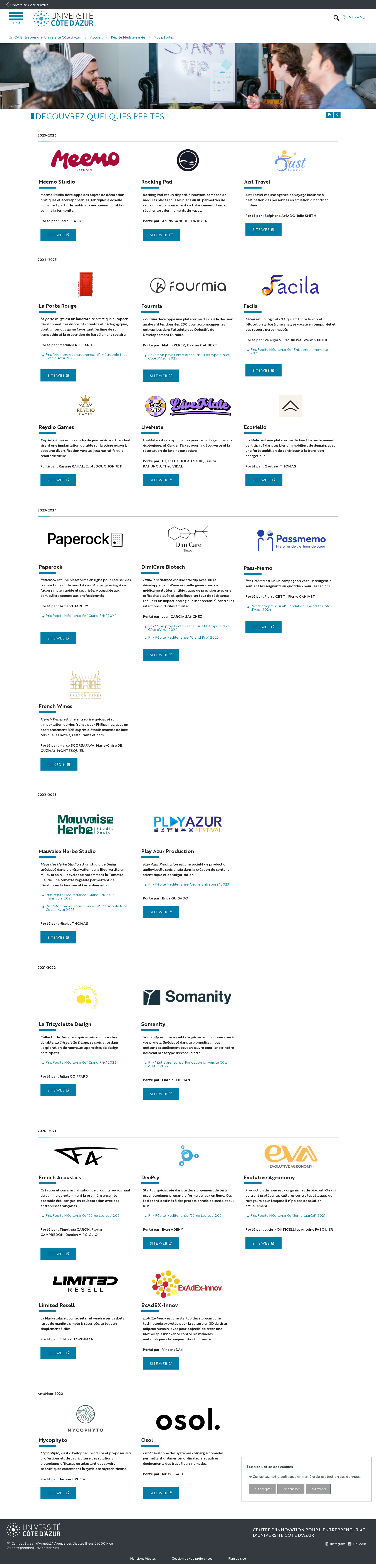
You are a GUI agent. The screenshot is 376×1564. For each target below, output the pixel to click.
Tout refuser (318, 1488)
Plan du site (237, 1558)
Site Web (56, 234)
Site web (56, 375)
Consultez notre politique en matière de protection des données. (307, 1476)
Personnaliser (291, 1488)
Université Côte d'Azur (29, 4)
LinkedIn (56, 764)
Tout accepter (262, 1488)
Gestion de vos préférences (192, 1558)
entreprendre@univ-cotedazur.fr (35, 1548)
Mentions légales (143, 1558)
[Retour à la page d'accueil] (63, 19)
